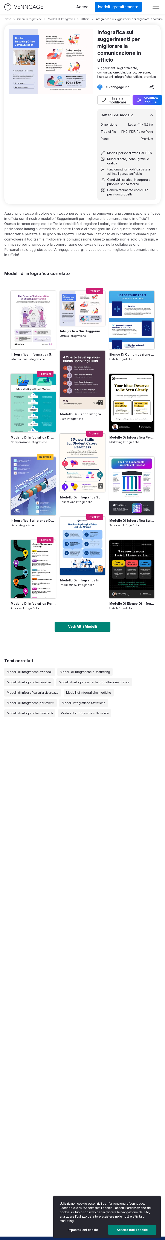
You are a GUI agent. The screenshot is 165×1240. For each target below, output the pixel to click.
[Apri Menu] (156, 7)
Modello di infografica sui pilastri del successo (131, 520)
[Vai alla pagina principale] (23, 7)
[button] (114, 100)
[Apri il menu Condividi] (151, 87)
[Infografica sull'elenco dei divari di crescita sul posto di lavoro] (33, 486)
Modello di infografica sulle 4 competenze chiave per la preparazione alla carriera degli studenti (82, 497)
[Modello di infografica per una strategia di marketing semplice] (131, 403)
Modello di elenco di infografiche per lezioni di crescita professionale (131, 603)
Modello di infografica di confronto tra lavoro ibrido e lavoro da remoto (33, 437)
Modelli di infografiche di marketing (85, 672)
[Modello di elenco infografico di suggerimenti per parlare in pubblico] (82, 380)
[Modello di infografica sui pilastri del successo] (131, 486)
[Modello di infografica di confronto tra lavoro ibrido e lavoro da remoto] (33, 403)
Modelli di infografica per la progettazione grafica (94, 682)
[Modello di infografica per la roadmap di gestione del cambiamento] (33, 569)
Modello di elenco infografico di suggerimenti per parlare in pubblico (82, 414)
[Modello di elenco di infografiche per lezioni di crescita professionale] (131, 569)
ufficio (85, 19)
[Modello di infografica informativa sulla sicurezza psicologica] (82, 546)
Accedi (82, 7)
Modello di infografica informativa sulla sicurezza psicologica (82, 580)
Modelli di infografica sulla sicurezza (32, 692)
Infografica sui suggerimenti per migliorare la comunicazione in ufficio (82, 331)
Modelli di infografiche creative (29, 682)
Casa (8, 19)
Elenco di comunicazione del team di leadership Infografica (131, 354)
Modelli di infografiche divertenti (30, 713)
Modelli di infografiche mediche (88, 692)
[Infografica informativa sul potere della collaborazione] (33, 320)
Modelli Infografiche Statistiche (83, 703)
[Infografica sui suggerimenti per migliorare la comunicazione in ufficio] (82, 308)
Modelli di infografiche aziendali (29, 672)
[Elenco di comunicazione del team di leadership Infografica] (131, 320)
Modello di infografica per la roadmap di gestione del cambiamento (33, 603)
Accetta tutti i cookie (132, 1230)
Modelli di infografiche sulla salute (85, 713)
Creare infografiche (29, 19)
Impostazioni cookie (83, 1230)
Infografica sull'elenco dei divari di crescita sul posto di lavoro (33, 520)
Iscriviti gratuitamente (118, 7)
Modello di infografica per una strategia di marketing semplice (131, 437)
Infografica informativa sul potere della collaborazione (33, 354)
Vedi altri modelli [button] (82, 626)
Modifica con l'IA (151, 100)
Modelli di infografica (61, 19)
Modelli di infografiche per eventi (30, 703)
